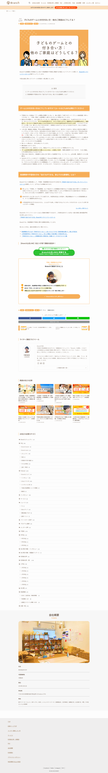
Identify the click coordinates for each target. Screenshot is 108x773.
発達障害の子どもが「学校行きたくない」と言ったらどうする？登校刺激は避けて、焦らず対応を (49, 232)
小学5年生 (24, 581)
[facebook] (38, 363)
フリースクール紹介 (27, 520)
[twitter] (41, 363)
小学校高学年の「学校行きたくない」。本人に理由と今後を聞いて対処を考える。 (45, 234)
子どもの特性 (25, 464)
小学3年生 (24, 574)
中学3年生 (24, 545)
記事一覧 (36, 23)
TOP (9, 722)
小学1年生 (24, 567)
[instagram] (44, 363)
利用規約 (10, 753)
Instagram (57, 768)
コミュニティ (25, 453)
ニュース (24, 502)
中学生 (24, 535)
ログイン (97, 3)
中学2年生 (24, 542)
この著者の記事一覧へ (62, 368)
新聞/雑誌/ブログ (26, 513)
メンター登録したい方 (14, 731)
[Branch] (13, 2)
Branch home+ (26, 447)
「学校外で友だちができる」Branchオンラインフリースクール (37, 217)
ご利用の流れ (67, 3)
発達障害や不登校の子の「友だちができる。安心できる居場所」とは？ (48, 94)
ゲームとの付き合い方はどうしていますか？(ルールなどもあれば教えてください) (51, 92)
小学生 (24, 564)
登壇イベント (25, 516)
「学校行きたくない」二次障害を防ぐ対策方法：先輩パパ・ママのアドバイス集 (44, 236)
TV (23, 506)
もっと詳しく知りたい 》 (82, 208)
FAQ (61, 3)
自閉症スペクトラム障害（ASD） (30, 602)
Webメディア (25, 509)
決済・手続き (25, 467)
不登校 (22, 23)
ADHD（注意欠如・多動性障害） (30, 595)
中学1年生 (24, 538)
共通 (23, 457)
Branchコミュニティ (28, 439)
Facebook (46, 768)
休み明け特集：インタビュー (30, 549)
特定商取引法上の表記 (14, 762)
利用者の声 (25, 556)
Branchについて (26, 474)
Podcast (24, 471)
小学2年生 (24, 571)
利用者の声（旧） (28, 23)
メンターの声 (26, 527)
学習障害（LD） (26, 599)
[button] (30, 318)
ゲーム (44, 310)
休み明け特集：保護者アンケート (31, 553)
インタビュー (25, 478)
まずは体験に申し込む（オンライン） (66, 7)
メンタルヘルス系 (26, 484)
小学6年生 (24, 584)
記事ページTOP (12, 726)
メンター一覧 (90, 3)
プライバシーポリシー (14, 757)
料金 (73, 3)
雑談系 (23, 491)
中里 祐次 (27, 355)
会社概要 (78, 3)
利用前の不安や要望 (27, 460)
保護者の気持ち (51, 310)
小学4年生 (24, 578)
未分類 (24, 588)
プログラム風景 (26, 524)
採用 (83, 3)
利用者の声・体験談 (53, 3)
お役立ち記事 (36, 3)
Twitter (52, 768)
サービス (43, 3)
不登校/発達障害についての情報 (30, 488)
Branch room (26, 450)
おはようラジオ (26, 481)
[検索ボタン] (29, 3)
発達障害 (24, 592)
